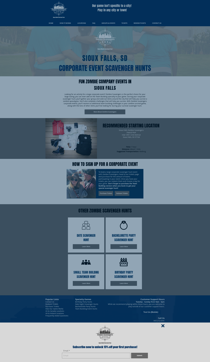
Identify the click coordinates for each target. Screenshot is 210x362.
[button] (163, 326)
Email (65, 351)
